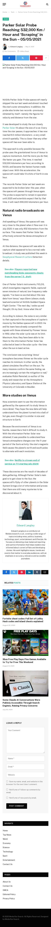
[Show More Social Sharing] (45, 57)
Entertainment (9, 860)
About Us (7, 882)
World (5, 839)
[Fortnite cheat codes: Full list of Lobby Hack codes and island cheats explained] (25, 602)
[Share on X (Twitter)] (22, 57)
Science (6, 847)
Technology (8, 852)
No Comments (10, 51)
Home (5, 831)
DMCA (5, 890)
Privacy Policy (9, 899)
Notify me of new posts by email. (22, 798)
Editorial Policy (9, 894)
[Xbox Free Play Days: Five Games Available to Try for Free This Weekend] (25, 643)
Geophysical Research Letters (17, 257)
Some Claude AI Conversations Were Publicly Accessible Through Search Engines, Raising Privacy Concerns (21, 703)
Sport (5, 856)
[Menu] (4, 4)
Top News (7, 835)
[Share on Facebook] (9, 57)
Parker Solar (9, 128)
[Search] (47, 4)
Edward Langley (16, 47)
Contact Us (7, 864)
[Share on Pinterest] (36, 57)
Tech (6, 19)
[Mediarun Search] (25, 4)
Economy (6, 843)
